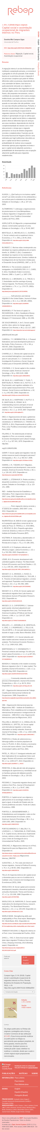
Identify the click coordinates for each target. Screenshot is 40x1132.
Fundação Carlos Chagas (21, 1099)
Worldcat (29, 1107)
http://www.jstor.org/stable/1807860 (12, 475)
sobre (35, 1073)
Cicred (36, 1105)
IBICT (4, 1107)
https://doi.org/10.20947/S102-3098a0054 (19, 48)
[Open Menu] (2, 6)
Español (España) (38, 53)
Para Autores (19, 1081)
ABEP (21, 1118)
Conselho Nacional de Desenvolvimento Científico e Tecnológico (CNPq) (16, 1102)
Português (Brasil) (38, 69)
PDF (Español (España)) (26, 960)
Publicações (8, 1073)
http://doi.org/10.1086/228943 (21, 376)
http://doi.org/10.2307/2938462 (22, 586)
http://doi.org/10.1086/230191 (10, 824)
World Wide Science (23, 1109)
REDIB (13, 1111)
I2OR (31, 1109)
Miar (34, 1107)
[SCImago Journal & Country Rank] (7, 1068)
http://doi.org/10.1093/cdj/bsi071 (14, 412)
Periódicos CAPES (11, 1109)
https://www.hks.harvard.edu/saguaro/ (24, 330)
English (38, 42)
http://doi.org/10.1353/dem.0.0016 (22, 460)
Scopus (21, 1105)
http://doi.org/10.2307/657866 (10, 897)
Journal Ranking (33, 1067)
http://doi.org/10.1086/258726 (10, 870)
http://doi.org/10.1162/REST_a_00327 (12, 763)
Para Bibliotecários (22, 1084)
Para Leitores (19, 1078)
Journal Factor (6, 1111)
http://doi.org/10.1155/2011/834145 (12, 601)
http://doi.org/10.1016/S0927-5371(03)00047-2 (15, 555)
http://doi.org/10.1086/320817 (26, 734)
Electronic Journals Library (18, 1107)
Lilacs (25, 1105)
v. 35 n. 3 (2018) (8, 25)
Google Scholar (20, 1111)
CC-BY (7, 1036)
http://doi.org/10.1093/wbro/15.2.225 (12, 911)
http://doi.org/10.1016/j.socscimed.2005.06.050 (15, 395)
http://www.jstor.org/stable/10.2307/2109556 (14, 291)
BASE (3, 1109)
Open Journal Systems (19, 1124)
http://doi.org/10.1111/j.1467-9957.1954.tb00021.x (16, 569)
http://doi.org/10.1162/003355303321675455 (14, 674)
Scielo (16, 1105)
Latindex (30, 1105)
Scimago (27, 1111)
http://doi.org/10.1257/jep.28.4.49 (22, 686)
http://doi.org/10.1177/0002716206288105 (14, 620)
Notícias (23, 1073)
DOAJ (8, 1107)
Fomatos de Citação (12, 992)
